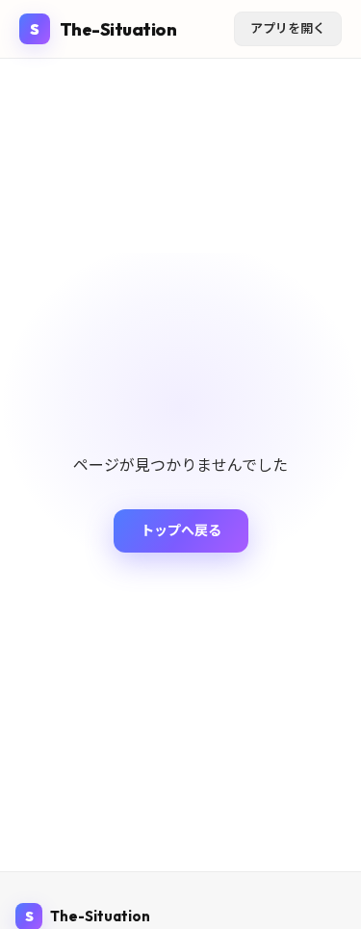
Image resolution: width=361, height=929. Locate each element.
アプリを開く (287, 28)
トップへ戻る (181, 530)
